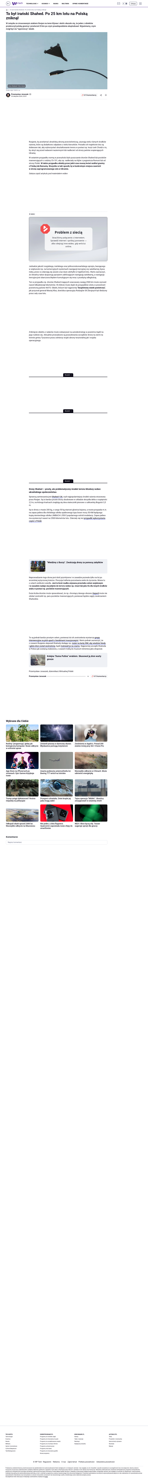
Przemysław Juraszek (19, 94)
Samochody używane (115, 1441)
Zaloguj (133, 3)
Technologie (31, 3)
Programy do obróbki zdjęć (48, 1436)
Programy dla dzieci (46, 1448)
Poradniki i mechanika (115, 1439)
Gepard (96, 593)
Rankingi (77, 1441)
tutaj (46, 1476)
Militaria (65, 3)
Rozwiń (67, 375)
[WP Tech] (19, 3)
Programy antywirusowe (47, 1446)
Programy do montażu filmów (49, 1444)
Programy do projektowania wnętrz (50, 1441)
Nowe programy (44, 1453)
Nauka (55, 3)
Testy (110, 1436)
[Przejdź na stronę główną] (8, 5)
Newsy (76, 1436)
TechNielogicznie (10, 1451)
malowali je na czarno (70, 646)
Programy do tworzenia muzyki (49, 1439)
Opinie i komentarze (80, 3)
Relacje (111, 1446)
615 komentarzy (90, 95)
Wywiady (111, 1444)
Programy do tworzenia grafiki (49, 1451)
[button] (125, 3)
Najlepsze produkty (80, 1444)
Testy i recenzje (78, 1439)
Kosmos (45, 3)
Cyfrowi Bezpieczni (11, 1448)
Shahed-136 (57, 497)
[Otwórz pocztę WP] (118, 3)
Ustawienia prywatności (105, 1462)
